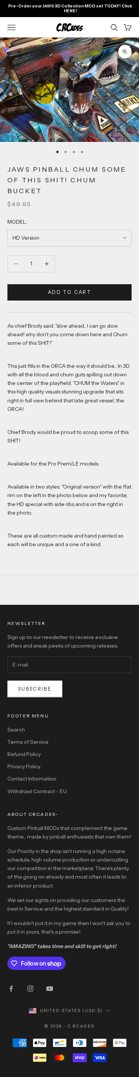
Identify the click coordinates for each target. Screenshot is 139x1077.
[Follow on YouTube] (49, 988)
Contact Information (31, 778)
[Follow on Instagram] (30, 988)
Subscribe (35, 689)
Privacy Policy (23, 766)
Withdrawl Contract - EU (37, 791)
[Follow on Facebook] (11, 988)
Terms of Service (28, 742)
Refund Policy (24, 754)
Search (16, 729)
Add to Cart (69, 292)
